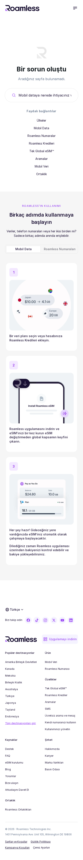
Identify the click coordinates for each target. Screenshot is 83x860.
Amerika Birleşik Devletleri (21, 662)
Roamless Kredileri (41, 143)
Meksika (10, 675)
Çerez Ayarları (41, 847)
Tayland (10, 709)
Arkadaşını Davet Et (17, 789)
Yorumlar (10, 776)
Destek (9, 749)
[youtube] (62, 620)
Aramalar (41, 158)
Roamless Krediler (56, 695)
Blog (8, 769)
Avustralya (11, 689)
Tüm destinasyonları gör (20, 723)
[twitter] (53, 620)
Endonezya (12, 716)
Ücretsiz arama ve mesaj (60, 715)
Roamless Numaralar (41, 136)
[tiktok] (36, 620)
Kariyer (49, 755)
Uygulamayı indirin (63, 639)
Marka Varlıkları (54, 762)
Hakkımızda (52, 749)
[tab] (23, 249)
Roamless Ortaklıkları (18, 809)
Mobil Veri (42, 166)
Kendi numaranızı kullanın (60, 722)
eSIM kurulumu (14, 762)
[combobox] (45, 95)
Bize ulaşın (11, 783)
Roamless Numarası (57, 668)
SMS (48, 708)
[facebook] (28, 620)
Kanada (9, 668)
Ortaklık (41, 174)
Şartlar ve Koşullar (16, 841)
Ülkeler (41, 120)
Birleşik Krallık (13, 682)
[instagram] (45, 620)
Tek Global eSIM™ (41, 151)
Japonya (10, 702)
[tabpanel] (41, 412)
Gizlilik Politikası (41, 841)
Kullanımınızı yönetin (57, 729)
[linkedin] (70, 620)
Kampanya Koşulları (17, 847)
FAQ (7, 755)
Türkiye (9, 696)
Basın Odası (52, 769)
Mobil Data (41, 128)
